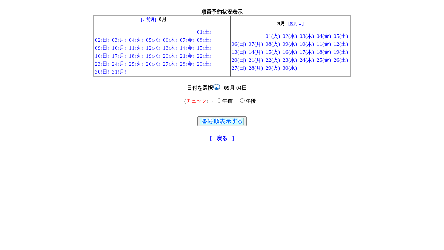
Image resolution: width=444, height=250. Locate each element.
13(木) (170, 48)
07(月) (256, 44)
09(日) (102, 48)
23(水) (290, 60)
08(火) (273, 44)
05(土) (341, 36)
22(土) (204, 56)
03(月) (119, 40)
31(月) (119, 72)
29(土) (204, 64)
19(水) (153, 56)
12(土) (341, 44)
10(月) (119, 48)
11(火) (136, 48)
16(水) (290, 52)
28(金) (187, 64)
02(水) (290, 36)
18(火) (136, 56)
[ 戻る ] (222, 138)
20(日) (239, 60)
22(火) (273, 60)
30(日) (102, 72)
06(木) (170, 40)
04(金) (324, 36)
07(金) (187, 40)
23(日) (102, 64)
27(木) (170, 64)
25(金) (324, 60)
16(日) (102, 56)
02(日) (102, 40)
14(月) (256, 52)
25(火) (136, 64)
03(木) (307, 36)
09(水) (290, 44)
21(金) (187, 56)
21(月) (256, 60)
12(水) (153, 48)
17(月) (119, 56)
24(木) (307, 60)
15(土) (204, 48)
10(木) (307, 44)
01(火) (273, 36)
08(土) (204, 40)
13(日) (239, 52)
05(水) (153, 40)
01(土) (204, 32)
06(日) (239, 44)
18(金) (324, 52)
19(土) (341, 52)
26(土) (341, 60)
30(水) (290, 68)
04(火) (136, 40)
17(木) (307, 52)
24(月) (119, 64)
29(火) (273, 68)
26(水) (153, 64)
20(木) (170, 56)
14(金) (187, 48)
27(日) (239, 68)
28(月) (256, 68)
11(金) (324, 44)
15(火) (273, 52)
